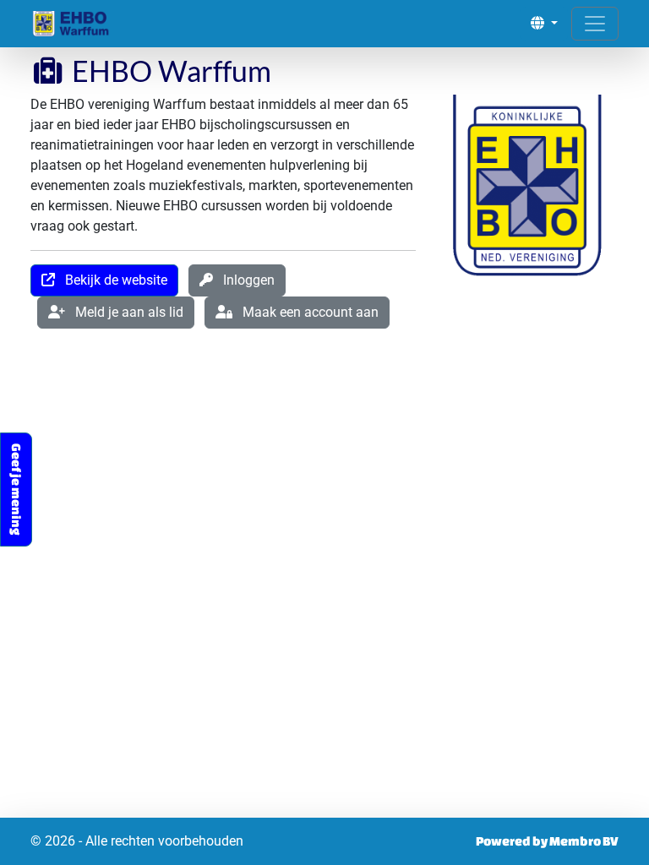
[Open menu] (595, 24)
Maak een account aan (305, 312)
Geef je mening (16, 489)
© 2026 (136, 841)
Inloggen (244, 280)
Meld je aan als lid (124, 312)
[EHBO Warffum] (82, 23)
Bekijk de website (111, 280)
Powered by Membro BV (547, 841)
